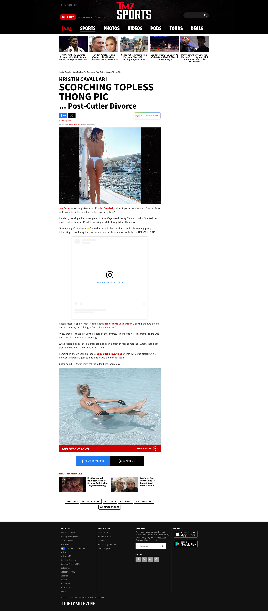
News (66, 28)
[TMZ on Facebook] (61, 5)
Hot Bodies (110, 501)
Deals (197, 28)
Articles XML (66, 556)
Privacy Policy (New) (70, 537)
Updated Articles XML (70, 564)
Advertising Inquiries (107, 544)
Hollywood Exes (143, 501)
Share (94, 461)
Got (68, 17)
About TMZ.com (68, 533)
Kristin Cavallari (91, 501)
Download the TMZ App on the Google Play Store (186, 543)
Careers (101, 540)
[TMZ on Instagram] (75, 5)
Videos (135, 28)
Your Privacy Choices (75, 548)
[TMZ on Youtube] (70, 5)
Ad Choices (66, 544)
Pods (155, 28)
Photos (111, 28)
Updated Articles (68, 560)
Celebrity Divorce (109, 507)
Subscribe (163, 546)
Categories (65, 568)
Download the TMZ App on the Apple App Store (186, 534)
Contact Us (103, 533)
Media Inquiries (105, 548)
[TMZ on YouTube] (150, 559)
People (64, 580)
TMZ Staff (66, 120)
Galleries (64, 576)
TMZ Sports (125, 501)
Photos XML (66, 587)
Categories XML (68, 572)
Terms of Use (67, 540)
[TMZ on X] (65, 5)
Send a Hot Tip (104, 537)
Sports (87, 28)
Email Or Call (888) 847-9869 (91, 17)
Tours (176, 28)
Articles (64, 552)
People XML (66, 583)
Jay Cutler (72, 501)
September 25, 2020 (76, 124)
